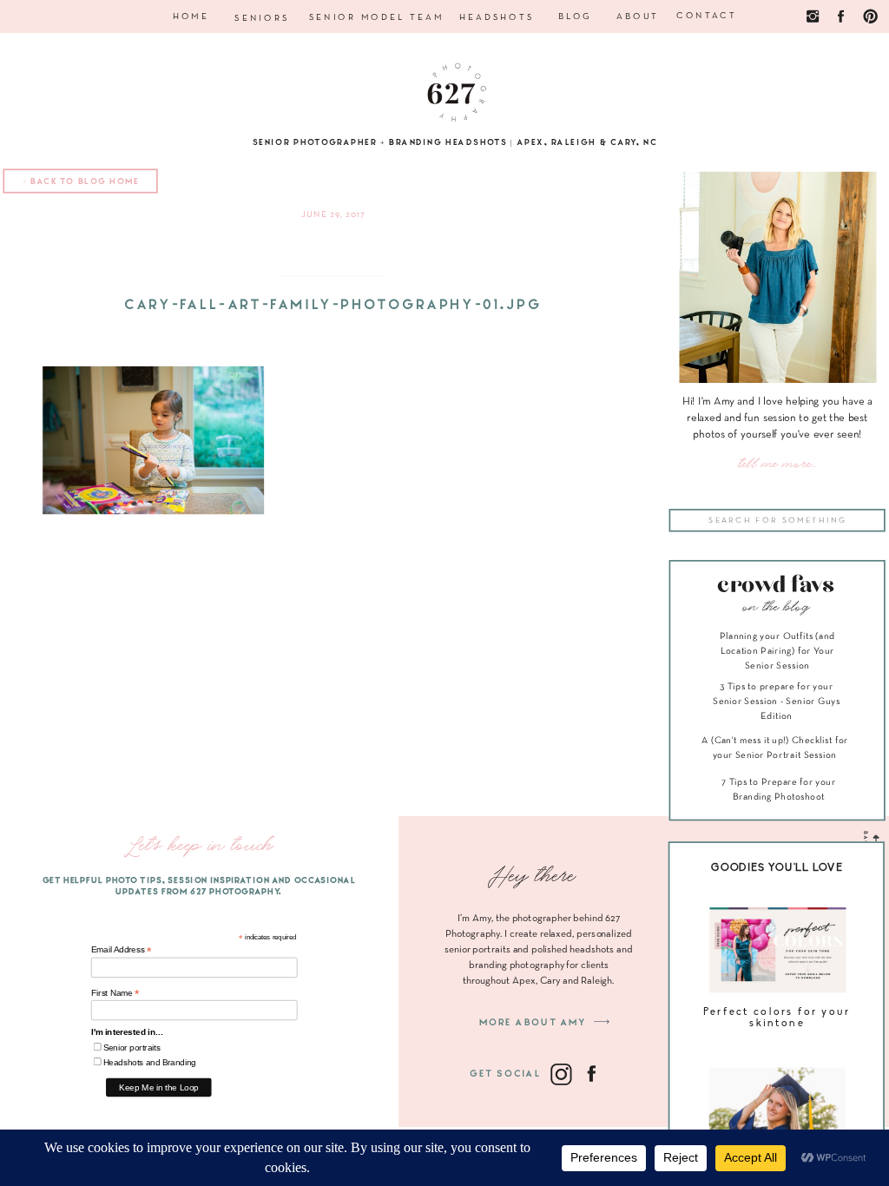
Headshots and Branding (149, 1062)
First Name (115, 992)
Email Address (121, 950)
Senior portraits (132, 1047)
